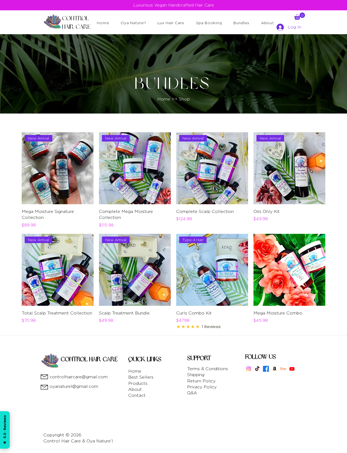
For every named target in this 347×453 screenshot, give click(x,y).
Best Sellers (140, 377)
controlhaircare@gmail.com (79, 377)
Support (199, 358)
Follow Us (260, 357)
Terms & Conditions (207, 368)
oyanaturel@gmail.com (74, 386)
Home (134, 371)
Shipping (195, 374)
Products (137, 383)
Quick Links (144, 359)
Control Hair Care (89, 359)
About (135, 389)
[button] (133, 22)
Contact (137, 395)
